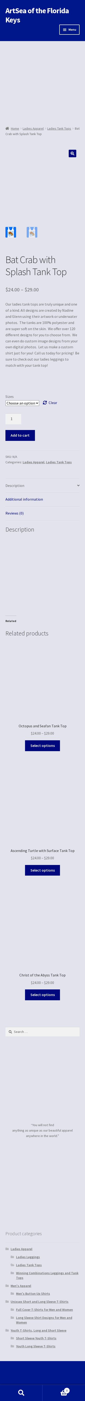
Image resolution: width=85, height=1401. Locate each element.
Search (21, 1393)
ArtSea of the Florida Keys (37, 15)
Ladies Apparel (33, 128)
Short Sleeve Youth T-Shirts (36, 1338)
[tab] (42, 486)
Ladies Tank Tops (59, 128)
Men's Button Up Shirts (33, 1293)
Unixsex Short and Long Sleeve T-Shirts (39, 1301)
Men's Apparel (21, 1286)
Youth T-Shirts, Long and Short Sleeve (38, 1330)
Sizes (9, 396)
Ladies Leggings (28, 1257)
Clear (53, 402)
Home (15, 128)
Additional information (24, 499)
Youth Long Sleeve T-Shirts (35, 1346)
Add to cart (20, 435)
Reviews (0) (14, 513)
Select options (42, 745)
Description (14, 485)
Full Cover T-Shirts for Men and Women (44, 1309)
